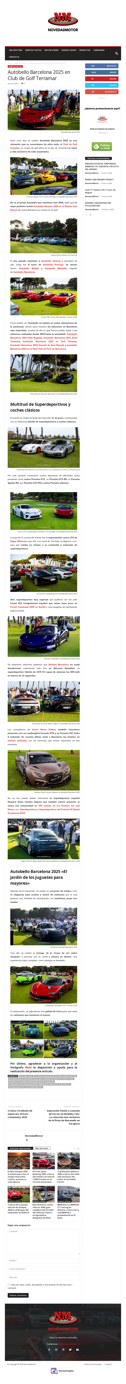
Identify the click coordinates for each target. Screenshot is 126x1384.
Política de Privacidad (93, 1364)
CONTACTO (14, 57)
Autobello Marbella (56, 268)
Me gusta (111, 66)
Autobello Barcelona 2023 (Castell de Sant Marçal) (37, 345)
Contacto (108, 1364)
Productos (84, 50)
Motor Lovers (52, 50)
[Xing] (27, 1140)
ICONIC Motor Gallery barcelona (22, 1084)
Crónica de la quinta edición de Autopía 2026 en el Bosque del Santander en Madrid (18, 1208)
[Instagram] (56, 1350)
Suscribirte (110, 92)
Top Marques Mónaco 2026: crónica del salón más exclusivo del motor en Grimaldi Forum (68, 1176)
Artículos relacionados (20, 1148)
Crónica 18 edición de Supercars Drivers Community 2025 (20, 1114)
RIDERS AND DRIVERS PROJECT (99, 179)
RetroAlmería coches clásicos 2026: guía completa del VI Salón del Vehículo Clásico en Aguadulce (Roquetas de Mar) (43, 1211)
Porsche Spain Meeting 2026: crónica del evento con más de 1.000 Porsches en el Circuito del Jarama (44, 1176)
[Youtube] (77, 1350)
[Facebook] (49, 1350)
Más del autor (41, 1148)
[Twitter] (70, 1350)
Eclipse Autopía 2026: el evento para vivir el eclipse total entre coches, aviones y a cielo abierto (18, 1176)
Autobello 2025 (26, 1076)
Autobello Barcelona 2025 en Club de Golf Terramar (30, 1079)
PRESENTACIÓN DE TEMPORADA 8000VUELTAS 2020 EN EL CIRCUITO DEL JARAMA (102, 166)
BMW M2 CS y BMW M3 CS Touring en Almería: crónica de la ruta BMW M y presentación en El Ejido (68, 1211)
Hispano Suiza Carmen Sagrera (21, 1082)
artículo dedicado (17, 740)
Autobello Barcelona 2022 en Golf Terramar (50, 341)
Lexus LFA (66, 1084)
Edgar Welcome (18, 541)
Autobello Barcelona (24, 272)
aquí (74, 541)
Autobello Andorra (51, 261)
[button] (116, 53)
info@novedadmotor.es (69, 1344)
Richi (28, 1067)
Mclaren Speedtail (34, 1087)
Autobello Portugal (53, 264)
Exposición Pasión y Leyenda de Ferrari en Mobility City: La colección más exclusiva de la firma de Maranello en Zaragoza (63, 1117)
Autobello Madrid (29, 268)
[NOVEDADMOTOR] (63, 23)
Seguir (113, 72)
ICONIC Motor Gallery (45, 1082)
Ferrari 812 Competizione (63, 1079)
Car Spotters (15, 50)
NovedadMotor (34, 1135)
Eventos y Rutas (33, 50)
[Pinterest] (63, 1350)
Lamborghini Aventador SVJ (49, 1084)
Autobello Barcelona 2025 (65, 1076)
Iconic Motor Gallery (44, 729)
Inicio (10, 63)
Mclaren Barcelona (59, 664)
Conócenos (98, 50)
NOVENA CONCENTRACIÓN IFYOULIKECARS (98, 204)
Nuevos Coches (69, 50)
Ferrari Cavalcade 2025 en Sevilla (27, 607)
